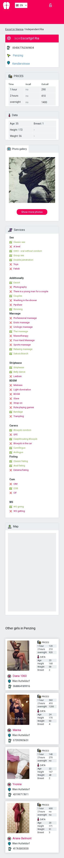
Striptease (19, 367)
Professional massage (25, 318)
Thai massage (21, 331)
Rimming (18, 309)
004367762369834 (23, 47)
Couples (18, 296)
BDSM (17, 394)
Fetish (17, 268)
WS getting (19, 511)
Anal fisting (19, 465)
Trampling (19, 416)
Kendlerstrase (21, 63)
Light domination (22, 389)
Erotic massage (22, 322)
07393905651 (21, 740)
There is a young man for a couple (31, 291)
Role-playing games (24, 407)
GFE (16, 434)
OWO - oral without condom (28, 251)
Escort (17, 282)
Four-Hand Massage (24, 340)
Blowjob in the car (23, 443)
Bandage (18, 411)
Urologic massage (23, 327)
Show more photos (32, 212)
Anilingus (18, 452)
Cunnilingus (19, 447)
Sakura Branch (21, 353)
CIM (15, 484)
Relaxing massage (23, 349)
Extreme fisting (21, 470)
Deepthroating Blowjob (25, 439)
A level (17, 246)
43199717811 (21, 794)
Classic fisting (21, 461)
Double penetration (23, 259)
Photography (20, 287)
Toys (16, 264)
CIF (15, 492)
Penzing (17, 55)
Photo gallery (19, 149)
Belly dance (19, 372)
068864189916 (21, 686)
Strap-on (18, 403)
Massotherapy (21, 335)
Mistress (18, 385)
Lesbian (18, 376)
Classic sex (19, 242)
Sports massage (22, 344)
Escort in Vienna (14, 29)
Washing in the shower (25, 300)
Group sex (19, 255)
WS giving (19, 506)
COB (16, 488)
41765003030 (21, 848)
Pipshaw (18, 304)
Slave (16, 398)
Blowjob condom (22, 430)
